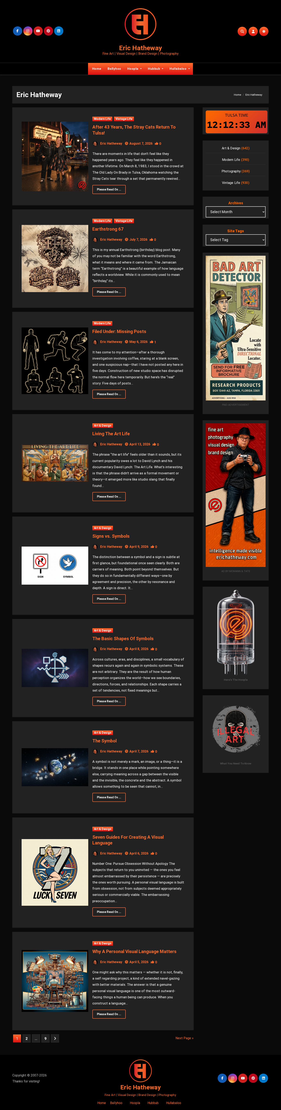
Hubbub (154, 69)
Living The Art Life (111, 433)
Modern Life (102, 119)
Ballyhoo (114, 69)
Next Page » (184, 1038)
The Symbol (104, 740)
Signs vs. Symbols (111, 536)
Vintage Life (124, 119)
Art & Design (102, 425)
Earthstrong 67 (108, 229)
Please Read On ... (109, 189)
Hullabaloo (178, 69)
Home (96, 69)
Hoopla (133, 69)
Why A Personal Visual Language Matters (134, 951)
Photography (231, 171)
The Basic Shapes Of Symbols (123, 638)
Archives (235, 203)
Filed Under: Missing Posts (119, 331)
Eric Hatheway (140, 48)
